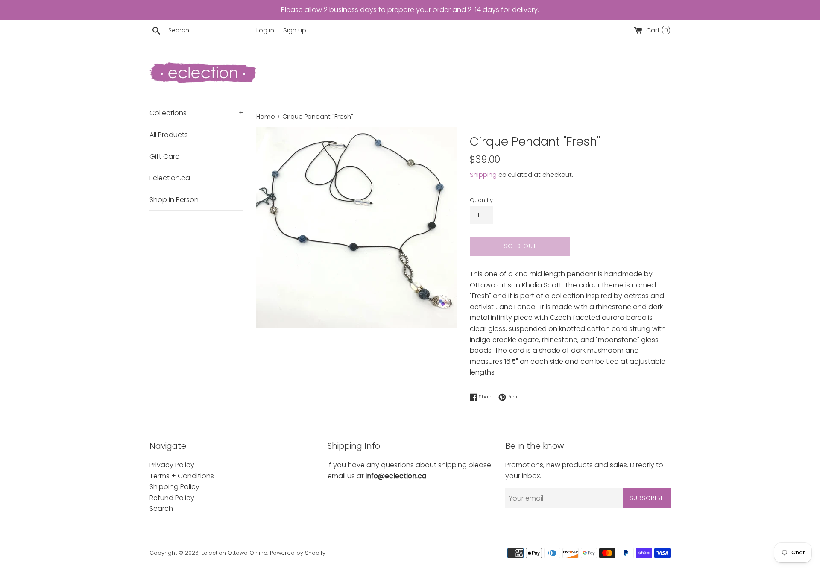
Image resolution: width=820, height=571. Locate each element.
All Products (168, 135)
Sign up (294, 30)
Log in (265, 30)
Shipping (483, 174)
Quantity (481, 200)
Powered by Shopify (297, 552)
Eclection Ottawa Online (234, 552)
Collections (196, 113)
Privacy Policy (171, 465)
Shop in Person (174, 200)
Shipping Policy (174, 487)
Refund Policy (171, 498)
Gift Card (164, 156)
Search (161, 508)
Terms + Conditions (181, 476)
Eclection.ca (169, 178)
